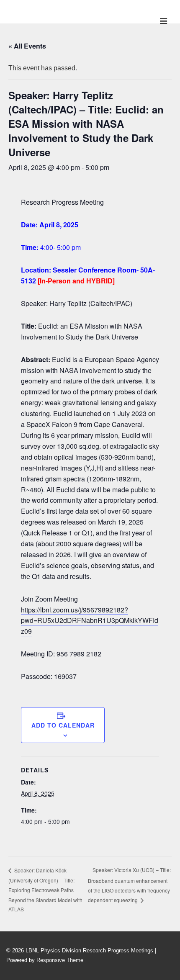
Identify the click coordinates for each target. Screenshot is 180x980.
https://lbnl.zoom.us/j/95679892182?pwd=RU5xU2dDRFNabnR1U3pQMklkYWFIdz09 (89, 620)
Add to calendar (63, 725)
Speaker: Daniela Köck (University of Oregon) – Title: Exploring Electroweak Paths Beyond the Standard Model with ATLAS (45, 890)
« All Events (27, 46)
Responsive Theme (59, 960)
